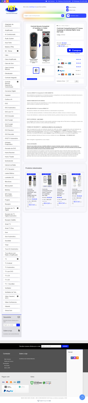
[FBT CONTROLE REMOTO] (11, 9)
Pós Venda (6, 365)
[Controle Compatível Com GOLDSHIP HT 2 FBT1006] (77, 189)
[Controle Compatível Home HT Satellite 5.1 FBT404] (62, 190)
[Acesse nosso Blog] (7, 1)
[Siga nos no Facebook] (2, 1)
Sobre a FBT (7, 368)
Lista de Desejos (32, 79)
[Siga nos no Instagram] (5, 1)
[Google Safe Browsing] (47, 382)
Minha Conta (72, 10)
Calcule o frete (61, 81)
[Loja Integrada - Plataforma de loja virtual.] (44, 400)
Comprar (76, 50)
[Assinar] (18, 325)
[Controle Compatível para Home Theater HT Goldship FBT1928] (47, 190)
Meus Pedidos (72, 7)
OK (77, 81)
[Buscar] (62, 15)
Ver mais (33, 199)
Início (59, 25)
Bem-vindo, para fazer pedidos (34, 7)
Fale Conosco (51, 1)
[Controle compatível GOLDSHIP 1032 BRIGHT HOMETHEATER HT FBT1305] (32, 190)
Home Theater (65, 25)
